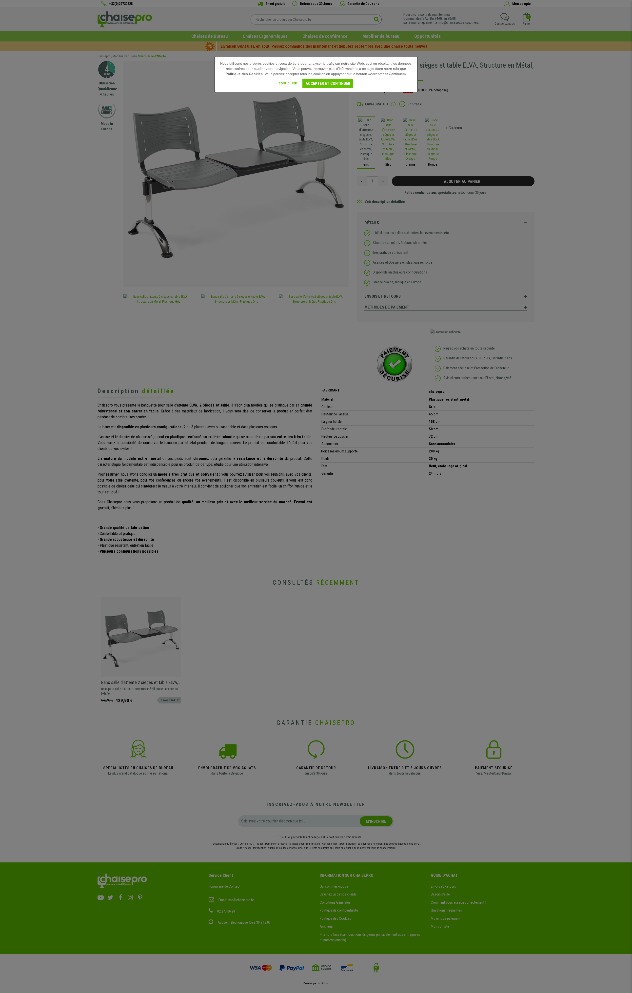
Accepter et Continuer (328, 83)
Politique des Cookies (244, 74)
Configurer (288, 83)
